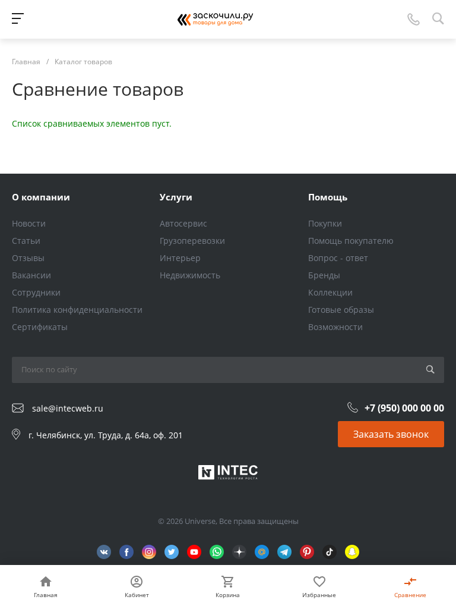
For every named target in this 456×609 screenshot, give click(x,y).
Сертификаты (40, 326)
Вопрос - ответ (338, 257)
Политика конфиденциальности (77, 309)
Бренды (324, 275)
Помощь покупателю (351, 240)
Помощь (327, 197)
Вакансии (31, 275)
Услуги (176, 197)
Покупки (325, 223)
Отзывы (28, 257)
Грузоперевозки (192, 240)
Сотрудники (36, 292)
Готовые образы (341, 309)
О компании (41, 197)
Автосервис (183, 223)
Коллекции (330, 292)
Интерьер (180, 257)
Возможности (335, 326)
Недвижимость (190, 275)
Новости (29, 223)
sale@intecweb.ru (67, 408)
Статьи (26, 240)
